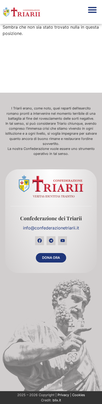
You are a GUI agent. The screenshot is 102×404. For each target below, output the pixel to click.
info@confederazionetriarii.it (51, 227)
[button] (92, 10)
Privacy (63, 395)
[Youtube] (62, 240)
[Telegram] (51, 240)
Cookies (78, 395)
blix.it (57, 400)
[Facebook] (39, 240)
